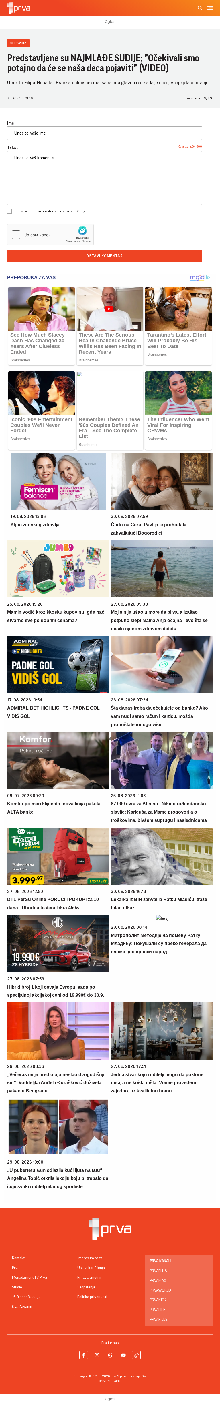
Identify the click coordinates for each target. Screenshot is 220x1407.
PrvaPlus (158, 1271)
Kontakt (18, 1258)
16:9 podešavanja (26, 1297)
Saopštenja (86, 1287)
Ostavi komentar (104, 256)
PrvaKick (158, 1300)
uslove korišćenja (73, 211)
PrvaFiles (158, 1320)
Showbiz (18, 43)
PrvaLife (157, 1310)
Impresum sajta (90, 1258)
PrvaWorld (160, 1290)
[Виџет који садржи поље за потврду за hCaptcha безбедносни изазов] (50, 234)
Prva (15, 1268)
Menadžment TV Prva (29, 1278)
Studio (17, 1287)
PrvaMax (158, 1281)
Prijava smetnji (89, 1278)
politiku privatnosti (44, 211)
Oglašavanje (22, 1307)
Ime (10, 123)
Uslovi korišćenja (91, 1268)
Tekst (12, 147)
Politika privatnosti (92, 1297)
